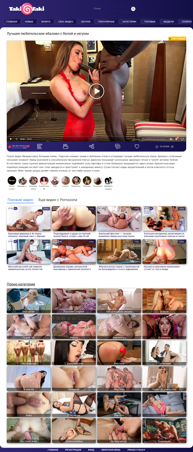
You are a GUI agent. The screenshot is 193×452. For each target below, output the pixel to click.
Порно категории (21, 284)
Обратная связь (111, 450)
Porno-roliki (151, 261)
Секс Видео (65, 21)
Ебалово (87, 186)
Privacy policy (136, 450)
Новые (29, 21)
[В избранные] (137, 146)
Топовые (150, 21)
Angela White (152, 228)
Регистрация (73, 450)
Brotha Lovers (12, 187)
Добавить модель (108, 187)
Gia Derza (104, 228)
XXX (55, 186)
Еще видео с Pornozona (57, 200)
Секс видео (178, 38)
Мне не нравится (28, 146)
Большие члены (33, 187)
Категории (129, 21)
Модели (169, 21)
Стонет (65, 186)
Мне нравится (9, 146)
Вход (91, 450)
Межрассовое (23, 186)
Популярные (106, 21)
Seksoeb (58, 261)
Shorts (45, 21)
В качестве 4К (44, 187)
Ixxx (56, 228)
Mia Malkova (15, 261)
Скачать (171, 139)
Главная (11, 21)
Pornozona (97, 186)
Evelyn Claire (16, 228)
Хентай (85, 21)
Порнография (76, 186)
